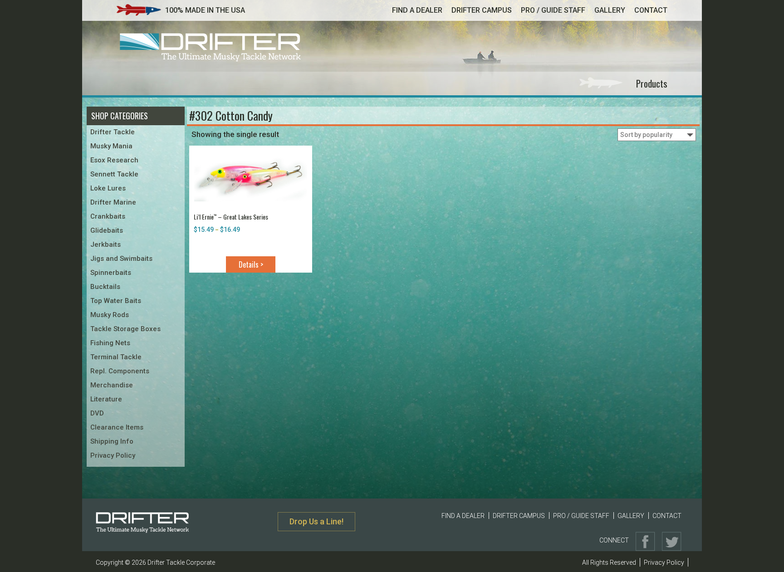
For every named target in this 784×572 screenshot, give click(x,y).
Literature (106, 399)
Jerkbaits (105, 244)
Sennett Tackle (114, 174)
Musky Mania (111, 146)
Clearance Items (116, 427)
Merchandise (111, 385)
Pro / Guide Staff (553, 10)
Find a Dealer (417, 10)
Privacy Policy (112, 455)
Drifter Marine (113, 202)
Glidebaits (106, 230)
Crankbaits (107, 216)
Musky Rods (109, 315)
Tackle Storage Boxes (125, 329)
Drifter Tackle (112, 132)
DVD (97, 413)
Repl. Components (119, 371)
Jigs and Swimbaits (121, 258)
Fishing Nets (110, 343)
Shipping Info (111, 441)
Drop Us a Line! (316, 521)
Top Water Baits (115, 301)
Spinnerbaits (110, 273)
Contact (650, 10)
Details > (251, 264)
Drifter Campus (481, 10)
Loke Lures (108, 188)
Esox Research (114, 160)
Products (651, 83)
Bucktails (105, 287)
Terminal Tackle (116, 357)
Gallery (609, 10)
